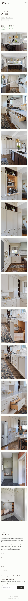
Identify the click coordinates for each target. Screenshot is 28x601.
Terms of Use (16, 598)
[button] (24, 3)
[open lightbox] (14, 42)
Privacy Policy (10, 598)
